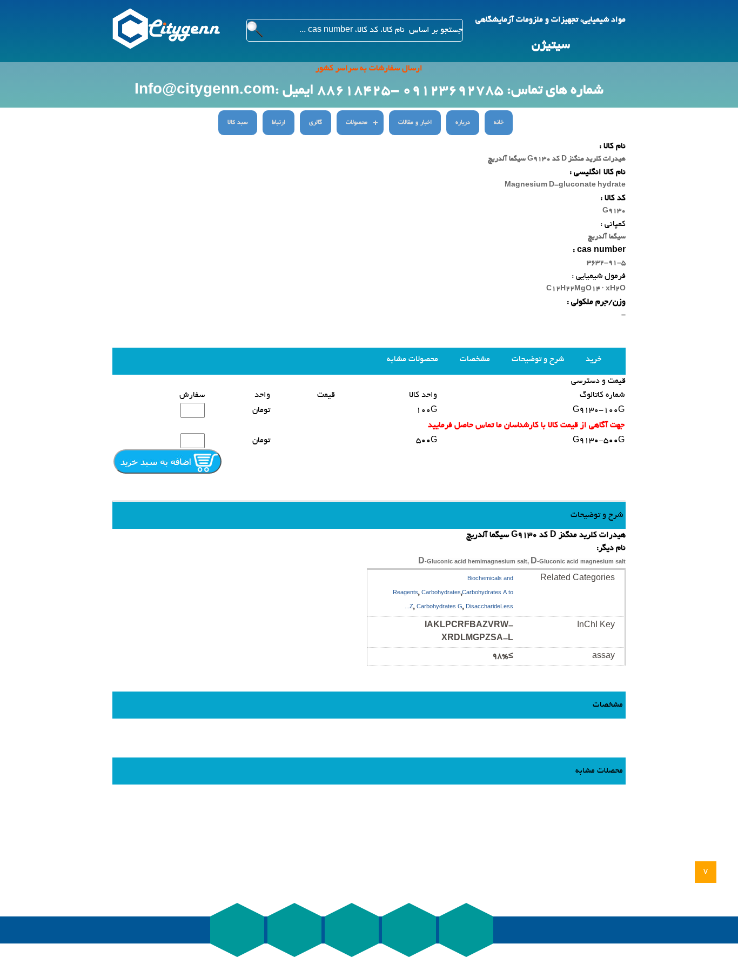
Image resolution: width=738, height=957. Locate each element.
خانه (499, 122)
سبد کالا (237, 122)
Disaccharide (483, 607)
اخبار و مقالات (415, 122)
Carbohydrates (441, 593)
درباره (462, 122)
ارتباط (278, 122)
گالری (315, 122)
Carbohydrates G (439, 607)
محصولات (356, 122)
